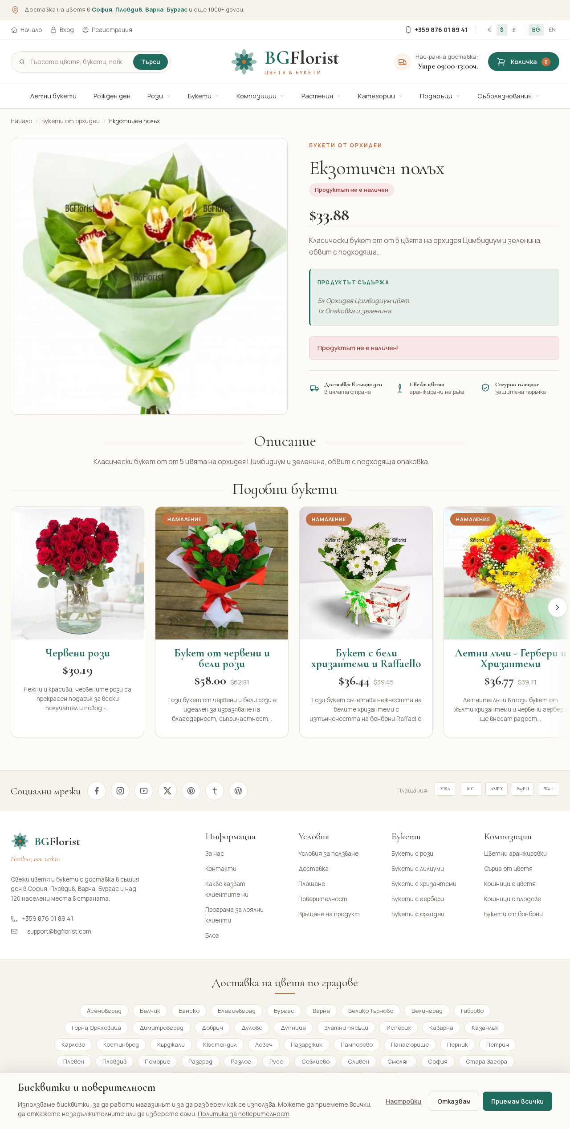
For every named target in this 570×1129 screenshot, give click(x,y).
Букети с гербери (417, 899)
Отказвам (454, 1101)
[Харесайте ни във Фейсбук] (96, 790)
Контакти (220, 869)
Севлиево (315, 1061)
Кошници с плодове (512, 899)
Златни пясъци (346, 1028)
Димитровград (161, 1028)
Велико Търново (370, 1011)
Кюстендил (220, 1044)
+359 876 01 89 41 (441, 29)
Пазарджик (306, 1044)
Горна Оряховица (96, 1028)
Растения (317, 96)
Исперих (399, 1028)
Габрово (472, 1011)
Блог (212, 935)
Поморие (157, 1061)
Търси (150, 62)
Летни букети (53, 96)
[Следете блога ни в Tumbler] (214, 790)
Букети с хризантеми (423, 884)
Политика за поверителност (243, 1113)
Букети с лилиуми (417, 869)
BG (536, 29)
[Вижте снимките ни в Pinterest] (191, 790)
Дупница (293, 1028)
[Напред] (557, 607)
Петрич (497, 1044)
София (102, 9)
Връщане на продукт (329, 914)
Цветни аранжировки (515, 854)
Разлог (241, 1061)
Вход (67, 30)
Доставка (313, 869)
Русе (276, 1061)
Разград (200, 1061)
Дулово (251, 1028)
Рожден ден (112, 96)
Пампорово (357, 1044)
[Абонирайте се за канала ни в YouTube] (143, 790)
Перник (457, 1044)
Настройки (403, 1101)
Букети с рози (412, 854)
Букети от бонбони (513, 914)
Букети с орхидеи (417, 914)
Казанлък (485, 1028)
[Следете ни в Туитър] (167, 790)
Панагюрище (410, 1044)
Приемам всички (517, 1101)
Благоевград (237, 1011)
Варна (154, 9)
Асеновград (104, 1011)
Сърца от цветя (508, 869)
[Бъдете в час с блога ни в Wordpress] (238, 790)
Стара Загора (486, 1061)
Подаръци (436, 96)
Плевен (73, 1061)
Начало (31, 30)
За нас (214, 854)
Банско (189, 1011)
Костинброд (121, 1044)
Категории (376, 96)
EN (552, 29)
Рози (155, 96)
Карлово (73, 1044)
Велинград (427, 1011)
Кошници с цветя (510, 884)
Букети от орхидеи (70, 121)
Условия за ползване (328, 854)
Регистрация (112, 30)
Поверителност (322, 899)
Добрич (212, 1028)
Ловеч (264, 1044)
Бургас (177, 9)
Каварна (441, 1028)
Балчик (150, 1011)
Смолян (398, 1061)
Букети (200, 96)
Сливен (358, 1061)
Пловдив (128, 9)
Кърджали (171, 1044)
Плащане (311, 884)
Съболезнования (504, 96)
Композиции (256, 96)
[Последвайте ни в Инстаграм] (120, 790)
